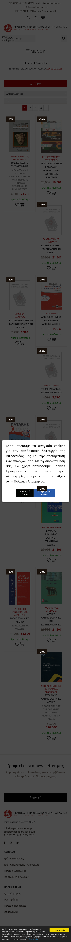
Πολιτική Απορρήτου (29, 481)
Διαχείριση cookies (44, 493)
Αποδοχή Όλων (25, 493)
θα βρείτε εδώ (32, 939)
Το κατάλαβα (59, 930)
